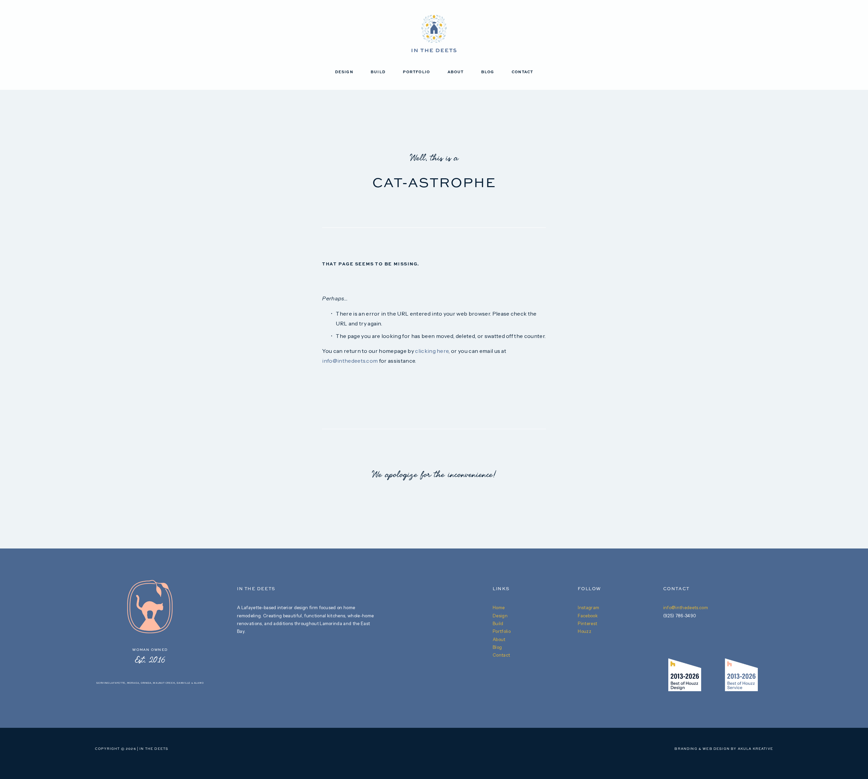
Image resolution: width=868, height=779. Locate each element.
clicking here (432, 350)
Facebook (588, 615)
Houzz (584, 631)
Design (344, 72)
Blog (487, 72)
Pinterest (587, 623)
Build (378, 72)
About (456, 72)
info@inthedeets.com (350, 360)
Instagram (588, 607)
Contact (522, 72)
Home (499, 607)
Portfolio (416, 72)
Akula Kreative (755, 749)
